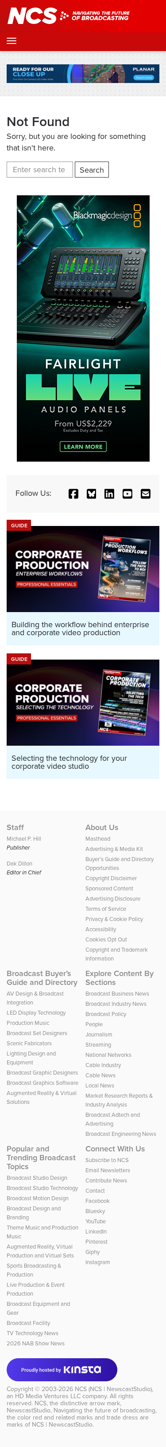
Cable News (100, 1075)
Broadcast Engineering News (120, 1134)
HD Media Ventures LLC (48, 1396)
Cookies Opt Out (106, 939)
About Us (102, 827)
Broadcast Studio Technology (42, 1188)
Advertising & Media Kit (114, 849)
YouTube (95, 1221)
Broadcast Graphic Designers (42, 1072)
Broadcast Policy (105, 1014)
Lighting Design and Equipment (31, 1058)
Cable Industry (103, 1065)
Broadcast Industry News (116, 1004)
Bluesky (95, 1211)
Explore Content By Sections (119, 978)
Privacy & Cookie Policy (114, 919)
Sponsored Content (109, 888)
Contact (95, 1190)
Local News (99, 1085)
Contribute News (106, 1180)
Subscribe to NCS (107, 1160)
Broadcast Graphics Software (42, 1083)
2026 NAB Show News (36, 1343)
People (94, 1024)
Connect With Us (115, 1148)
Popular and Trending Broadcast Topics (41, 1157)
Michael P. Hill (24, 838)
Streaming (98, 1044)
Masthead (97, 838)
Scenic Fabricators (29, 1043)
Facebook (97, 1201)
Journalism (98, 1034)
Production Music (28, 1023)
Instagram (97, 1262)
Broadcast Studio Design (37, 1178)
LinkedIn (96, 1231)
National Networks (108, 1055)
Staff (15, 827)
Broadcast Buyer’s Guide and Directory (42, 978)
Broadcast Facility (28, 1323)
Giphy (92, 1252)
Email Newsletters (107, 1170)
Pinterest (96, 1241)
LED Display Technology (36, 1012)
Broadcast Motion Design (38, 1198)
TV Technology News (32, 1333)
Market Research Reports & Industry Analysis (119, 1100)
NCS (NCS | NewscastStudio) (113, 1389)
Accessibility (100, 929)
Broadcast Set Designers (37, 1033)
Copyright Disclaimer (111, 878)
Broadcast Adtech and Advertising (112, 1119)
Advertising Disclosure (112, 898)
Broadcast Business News (117, 993)
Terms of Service (105, 909)
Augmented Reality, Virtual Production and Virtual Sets (40, 1251)
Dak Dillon (19, 863)
